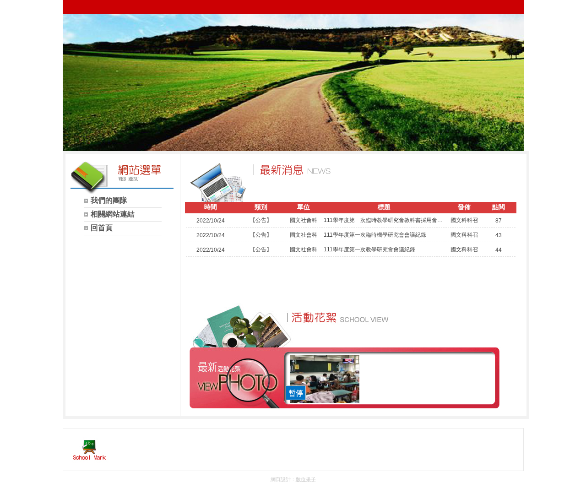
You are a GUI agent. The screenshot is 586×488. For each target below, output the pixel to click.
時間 (210, 207)
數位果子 (306, 479)
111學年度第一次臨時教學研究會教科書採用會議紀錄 (384, 220)
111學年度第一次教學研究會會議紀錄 (369, 249)
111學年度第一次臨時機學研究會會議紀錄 (375, 235)
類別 (261, 207)
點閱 (498, 207)
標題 (384, 207)
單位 (303, 207)
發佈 (464, 207)
